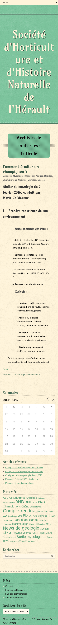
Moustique (41, 524)
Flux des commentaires (16, 594)
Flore (27, 515)
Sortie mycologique (31, 537)
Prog (28, 532)
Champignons (10, 180)
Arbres (21, 497)
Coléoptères (35, 507)
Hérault (51, 516)
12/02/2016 (17, 374)
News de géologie (21, 528)
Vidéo (21, 541)
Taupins (50, 537)
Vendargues (12, 541)
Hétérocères (8, 520)
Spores (41, 180)
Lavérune (7, 524)
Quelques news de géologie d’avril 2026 (23, 475)
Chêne (25, 506)
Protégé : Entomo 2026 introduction (21, 479)
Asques (39, 176)
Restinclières (9, 537)
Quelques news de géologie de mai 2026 (24, 471)
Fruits (34, 515)
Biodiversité (9, 502)
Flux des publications (15, 590)
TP (4, 541)
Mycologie (18, 176)
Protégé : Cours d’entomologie (19, 483)
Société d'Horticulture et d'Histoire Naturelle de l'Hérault (29, 72)
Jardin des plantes (26, 519)
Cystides (32, 180)
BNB (19, 502)
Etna (20, 516)
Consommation (40, 512)
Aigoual (13, 497)
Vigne (27, 541)
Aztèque (41, 498)
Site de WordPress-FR (15, 597)
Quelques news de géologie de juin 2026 (24, 467)
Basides (48, 176)
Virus (33, 541)
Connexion (10, 586)
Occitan (44, 528)
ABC (5, 497)
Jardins (42, 520)
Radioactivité (46, 533)
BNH (35, 503)
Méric (48, 524)
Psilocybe (35, 533)
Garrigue (42, 516)
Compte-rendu (18, 510)
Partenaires (19, 532)
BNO (41, 502)
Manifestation (20, 523)
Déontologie (12, 516)
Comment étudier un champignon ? (21, 169)
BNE (28, 502)
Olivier (7, 532)
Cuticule (22, 180)
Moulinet (33, 524)
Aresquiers (32, 497)
